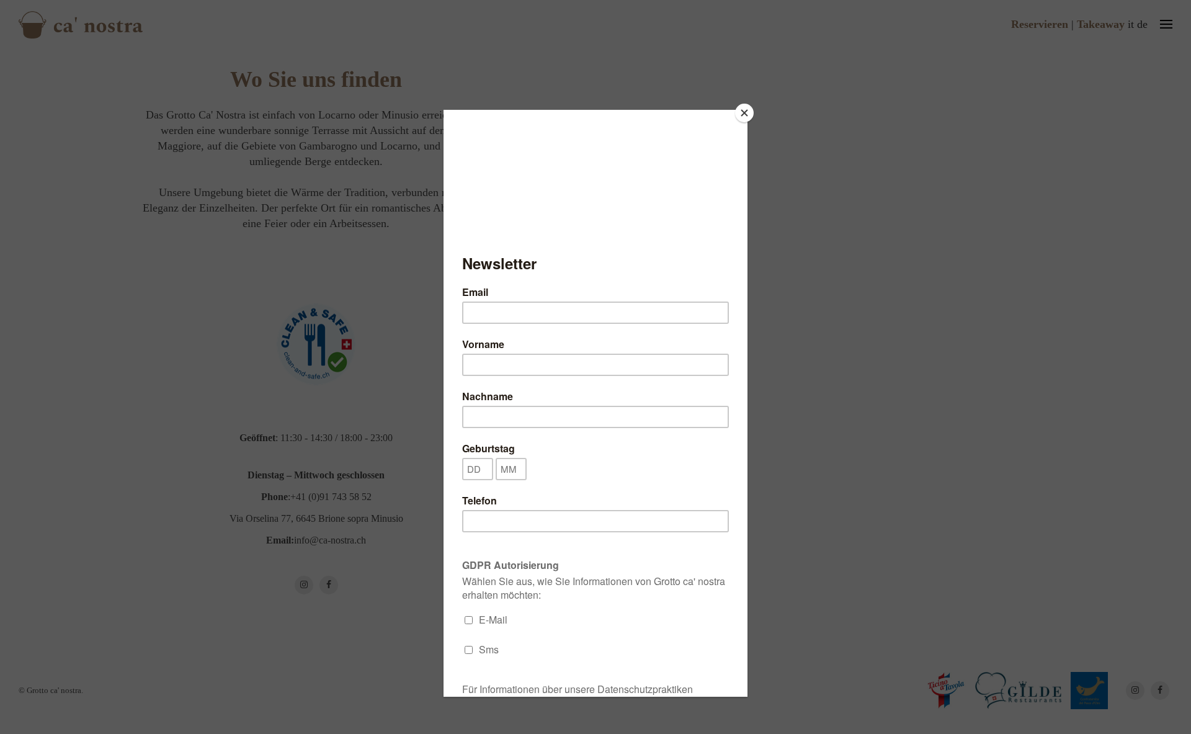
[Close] (744, 113)
